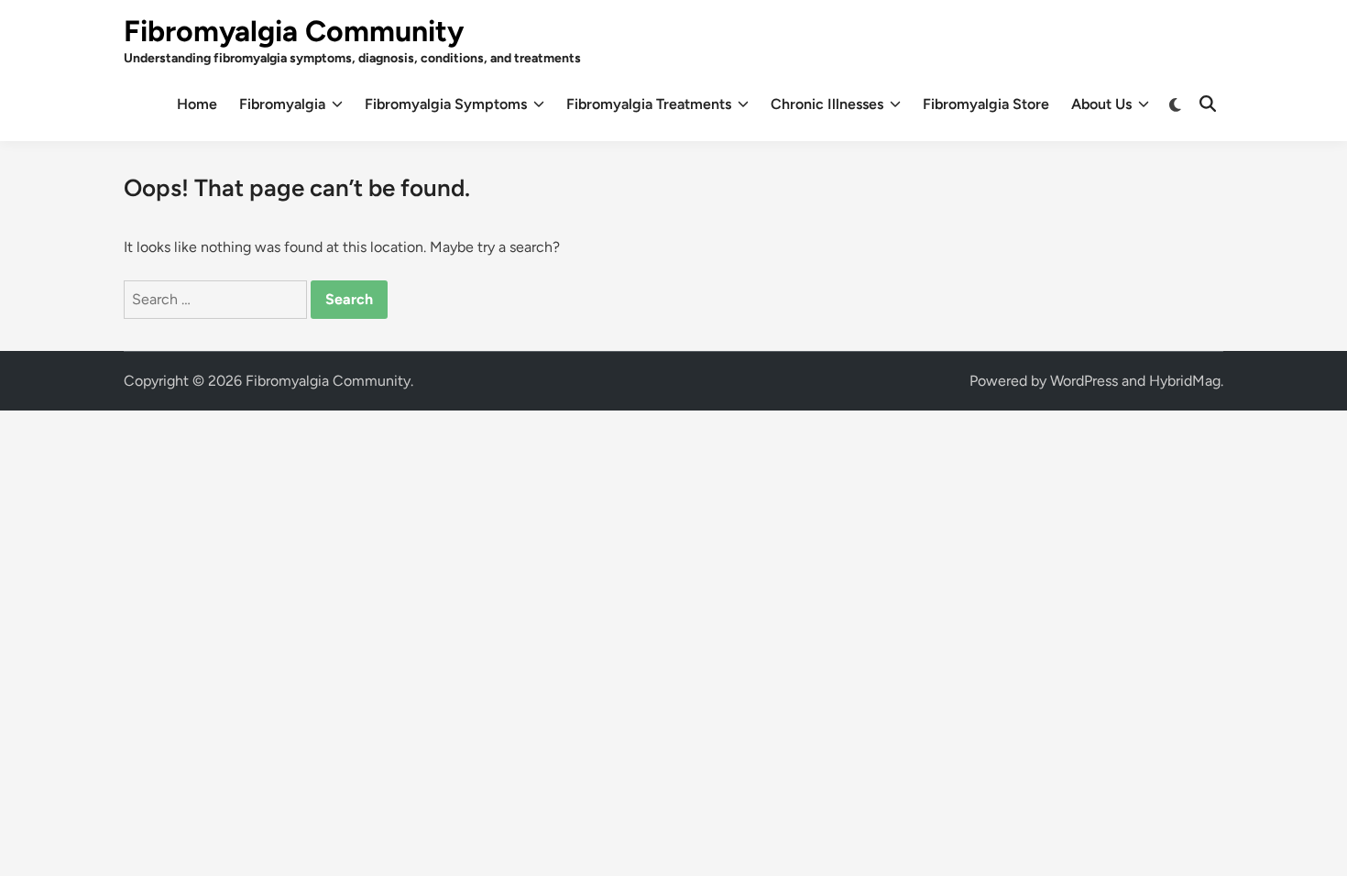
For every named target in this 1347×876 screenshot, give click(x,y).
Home (197, 104)
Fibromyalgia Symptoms (446, 104)
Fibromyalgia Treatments (648, 104)
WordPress (1084, 380)
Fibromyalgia (282, 104)
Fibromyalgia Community (294, 31)
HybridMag (1185, 380)
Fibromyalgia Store (986, 104)
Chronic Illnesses (827, 104)
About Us (1101, 104)
